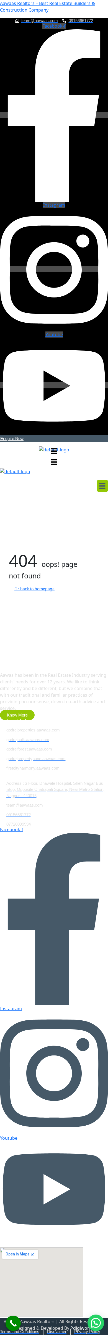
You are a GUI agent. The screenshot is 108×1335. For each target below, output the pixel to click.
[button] (54, 450)
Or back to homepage (34, 588)
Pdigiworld (81, 1328)
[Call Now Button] (13, 1323)
